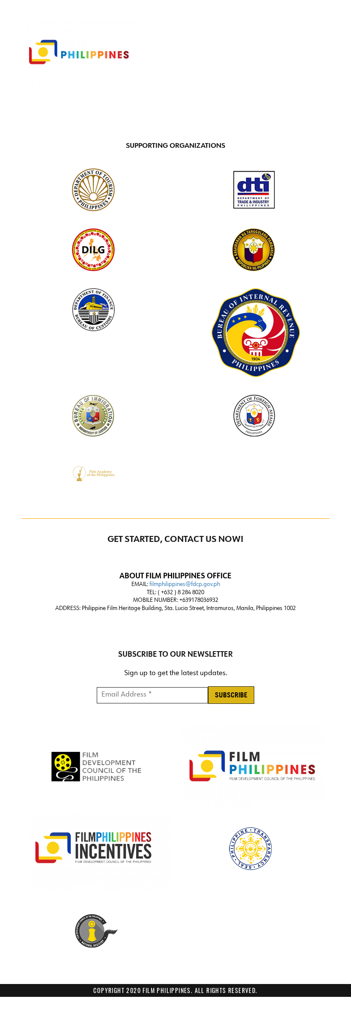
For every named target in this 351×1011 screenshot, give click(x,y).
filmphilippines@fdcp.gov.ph (184, 584)
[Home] (79, 52)
